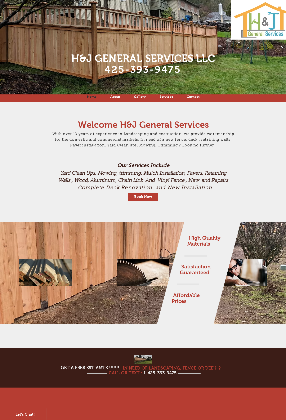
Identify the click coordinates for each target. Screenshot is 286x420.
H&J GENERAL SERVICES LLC (143, 58)
